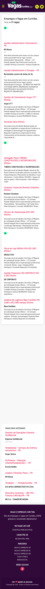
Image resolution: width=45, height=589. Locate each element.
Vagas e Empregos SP (22, 548)
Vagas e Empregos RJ (22, 551)
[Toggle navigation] (3, 6)
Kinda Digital (22, 560)
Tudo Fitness (22, 557)
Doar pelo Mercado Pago (22, 530)
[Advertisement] (22, 34)
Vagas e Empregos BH (22, 554)
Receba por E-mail (22, 539)
